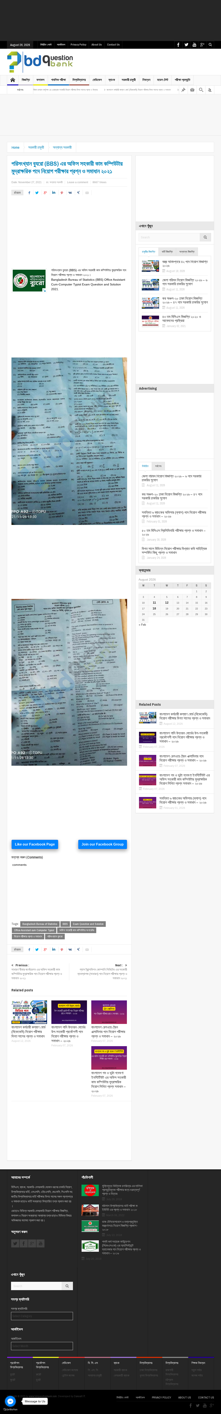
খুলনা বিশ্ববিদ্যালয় (149, 1375)
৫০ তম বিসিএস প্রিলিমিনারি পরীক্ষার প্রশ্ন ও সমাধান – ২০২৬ (174, 532)
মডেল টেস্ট (162, 79)
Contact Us (113, 44)
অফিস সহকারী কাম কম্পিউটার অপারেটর (76, 930)
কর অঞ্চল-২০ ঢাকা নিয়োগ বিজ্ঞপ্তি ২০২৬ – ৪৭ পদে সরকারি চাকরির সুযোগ (185, 300)
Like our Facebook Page (35, 844)
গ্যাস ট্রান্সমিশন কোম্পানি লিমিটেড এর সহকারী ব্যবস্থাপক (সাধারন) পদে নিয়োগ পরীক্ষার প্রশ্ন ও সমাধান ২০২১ (102, 971)
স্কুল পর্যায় (196, 1370)
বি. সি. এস (93, 1363)
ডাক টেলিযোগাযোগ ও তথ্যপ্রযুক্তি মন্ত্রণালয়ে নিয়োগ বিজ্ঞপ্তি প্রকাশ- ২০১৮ (120, 1225)
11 (154, 602)
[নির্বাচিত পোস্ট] (183, 90)
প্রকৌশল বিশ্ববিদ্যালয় (16, 1365)
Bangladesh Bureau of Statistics (39, 924)
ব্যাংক (112, 79)
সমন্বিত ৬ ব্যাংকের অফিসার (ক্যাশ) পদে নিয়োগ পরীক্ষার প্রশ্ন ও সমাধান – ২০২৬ (174, 514)
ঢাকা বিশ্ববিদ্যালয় (148, 1370)
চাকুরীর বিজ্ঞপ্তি (148, 252)
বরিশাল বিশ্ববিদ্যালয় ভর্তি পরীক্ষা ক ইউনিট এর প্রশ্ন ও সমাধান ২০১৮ (120, 1208)
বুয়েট (12, 1374)
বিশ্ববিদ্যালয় (79, 79)
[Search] (201, 90)
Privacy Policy (78, 44)
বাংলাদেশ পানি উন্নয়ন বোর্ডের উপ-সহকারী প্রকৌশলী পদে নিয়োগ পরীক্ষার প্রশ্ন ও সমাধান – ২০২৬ (68, 1034)
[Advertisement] (111, 20)
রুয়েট (38, 1374)
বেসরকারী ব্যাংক (121, 1375)
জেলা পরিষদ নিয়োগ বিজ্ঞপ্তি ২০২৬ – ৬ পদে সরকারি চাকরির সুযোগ (184, 282)
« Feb (142, 624)
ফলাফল (40, 79)
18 (154, 608)
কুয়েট (12, 1380)
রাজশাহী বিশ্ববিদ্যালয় (172, 1372)
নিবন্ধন (146, 79)
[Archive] (192, 90)
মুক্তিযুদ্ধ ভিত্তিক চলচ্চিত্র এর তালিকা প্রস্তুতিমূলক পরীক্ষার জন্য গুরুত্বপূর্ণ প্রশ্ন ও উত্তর (122, 1190)
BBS (65, 924)
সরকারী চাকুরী (129, 79)
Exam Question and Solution (88, 924)
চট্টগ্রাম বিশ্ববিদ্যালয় (172, 1382)
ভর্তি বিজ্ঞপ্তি (167, 252)
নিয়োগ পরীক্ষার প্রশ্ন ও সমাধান (28, 936)
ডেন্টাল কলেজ (68, 1375)
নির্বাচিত (145, 466)
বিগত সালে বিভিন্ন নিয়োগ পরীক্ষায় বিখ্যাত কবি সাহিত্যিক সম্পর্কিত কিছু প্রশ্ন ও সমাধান (174, 550)
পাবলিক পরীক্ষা (58, 79)
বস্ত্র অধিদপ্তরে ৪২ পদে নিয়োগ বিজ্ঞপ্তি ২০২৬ (185, 264)
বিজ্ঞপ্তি (26, 79)
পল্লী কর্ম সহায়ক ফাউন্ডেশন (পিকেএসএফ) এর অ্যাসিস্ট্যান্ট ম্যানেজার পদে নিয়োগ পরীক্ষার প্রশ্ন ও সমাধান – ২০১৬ (121, 1247)
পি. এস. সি (93, 1370)
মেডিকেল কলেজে (70, 1370)
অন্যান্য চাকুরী (95, 1375)
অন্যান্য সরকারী (62, 147)
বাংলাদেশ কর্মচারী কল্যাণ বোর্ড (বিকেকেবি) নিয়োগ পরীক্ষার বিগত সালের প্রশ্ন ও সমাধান (106, 89)
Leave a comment (77, 182)
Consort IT (79, 1396)
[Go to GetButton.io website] (10, 1409)
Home (15, 147)
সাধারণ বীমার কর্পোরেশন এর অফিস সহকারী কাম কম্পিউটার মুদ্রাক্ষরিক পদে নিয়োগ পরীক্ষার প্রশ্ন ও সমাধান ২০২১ (36, 971)
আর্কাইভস (61, 44)
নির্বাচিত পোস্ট (46, 44)
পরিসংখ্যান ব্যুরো (55, 936)
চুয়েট (38, 1380)
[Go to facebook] (10, 1401)
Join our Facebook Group (103, 844)
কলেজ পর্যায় (197, 1375)
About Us (97, 44)
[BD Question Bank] (40, 62)
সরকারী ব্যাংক (120, 1370)
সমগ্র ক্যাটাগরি (19, 1309)
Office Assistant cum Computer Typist (34, 930)
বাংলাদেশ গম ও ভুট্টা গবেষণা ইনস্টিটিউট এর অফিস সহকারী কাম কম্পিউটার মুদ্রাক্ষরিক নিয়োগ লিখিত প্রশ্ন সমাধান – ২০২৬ (108, 1081)
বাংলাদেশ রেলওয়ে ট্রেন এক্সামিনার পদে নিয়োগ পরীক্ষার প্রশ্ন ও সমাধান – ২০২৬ (108, 1032)
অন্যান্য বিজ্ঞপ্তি (186, 252)
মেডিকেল (97, 79)
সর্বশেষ (158, 466)
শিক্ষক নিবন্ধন (198, 1363)
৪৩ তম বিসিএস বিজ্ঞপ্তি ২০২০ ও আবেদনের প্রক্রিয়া (181, 319)
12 (167, 602)
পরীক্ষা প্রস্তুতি (182, 79)
